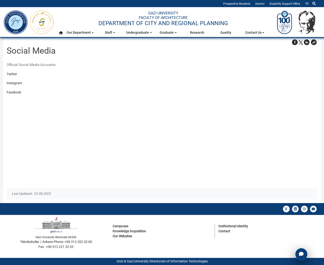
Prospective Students (236, 3)
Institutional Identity (233, 226)
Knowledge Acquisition (129, 231)
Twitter (12, 74)
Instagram (14, 83)
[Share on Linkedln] (306, 42)
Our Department (79, 32)
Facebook (14, 92)
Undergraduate (137, 32)
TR (308, 3)
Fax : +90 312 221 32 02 (56, 247)
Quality (225, 32)
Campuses (120, 226)
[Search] (314, 3)
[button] (61, 33)
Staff (108, 32)
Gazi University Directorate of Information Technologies (167, 261)
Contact (224, 231)
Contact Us (253, 32)
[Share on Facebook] (294, 42)
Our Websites (122, 236)
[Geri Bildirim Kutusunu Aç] (301, 254)
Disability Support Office (284, 3)
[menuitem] (61, 34)
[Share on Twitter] (300, 42)
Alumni (259, 3)
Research (197, 32)
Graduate (167, 32)
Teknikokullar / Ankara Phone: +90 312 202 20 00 (56, 242)
